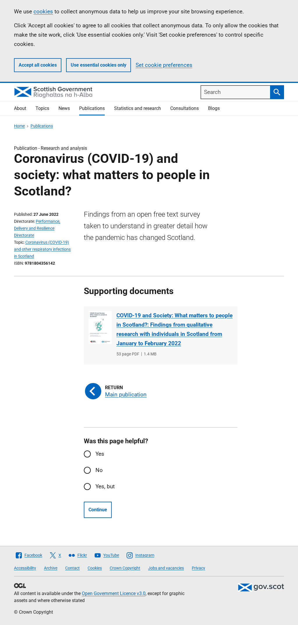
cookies (43, 11)
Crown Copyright (125, 568)
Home (19, 126)
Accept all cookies (38, 65)
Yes (99, 454)
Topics (42, 108)
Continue (97, 509)
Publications (92, 108)
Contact (72, 568)
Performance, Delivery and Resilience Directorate (37, 228)
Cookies (95, 568)
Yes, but (105, 486)
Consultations (184, 108)
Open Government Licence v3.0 (114, 593)
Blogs (214, 108)
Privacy (198, 568)
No (99, 470)
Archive (50, 568)
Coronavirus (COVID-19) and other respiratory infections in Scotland (42, 249)
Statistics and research (137, 108)
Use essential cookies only (98, 65)
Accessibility (25, 568)
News (64, 108)
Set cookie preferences (164, 65)
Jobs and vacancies (166, 568)
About (20, 108)
